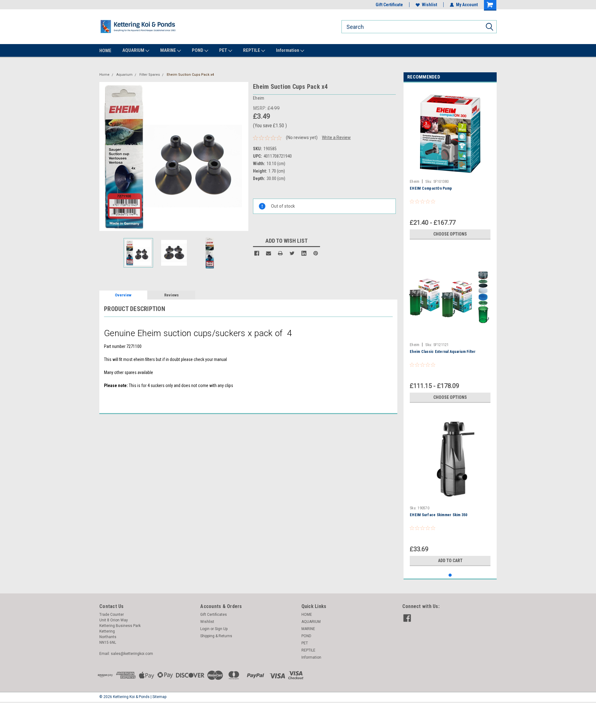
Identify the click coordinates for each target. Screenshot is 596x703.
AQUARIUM (133, 50)
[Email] (268, 253)
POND (198, 50)
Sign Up (221, 629)
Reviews (171, 295)
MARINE (168, 50)
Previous (105, 156)
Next (242, 156)
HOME (105, 50)
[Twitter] (292, 253)
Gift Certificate (389, 4)
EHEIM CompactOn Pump (431, 188)
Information (288, 50)
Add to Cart (450, 560)
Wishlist (429, 4)
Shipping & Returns (216, 636)
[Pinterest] (315, 253)
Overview (123, 295)
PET (223, 50)
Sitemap (159, 697)
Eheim (414, 181)
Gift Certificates (213, 614)
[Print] (280, 253)
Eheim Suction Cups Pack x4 (190, 75)
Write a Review (336, 137)
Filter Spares (149, 75)
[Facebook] (256, 253)
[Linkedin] (303, 253)
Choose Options (450, 234)
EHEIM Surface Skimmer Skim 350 (438, 515)
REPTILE (252, 50)
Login (205, 629)
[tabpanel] (450, 165)
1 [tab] (450, 575)
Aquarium (124, 75)
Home (104, 75)
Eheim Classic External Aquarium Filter (443, 351)
